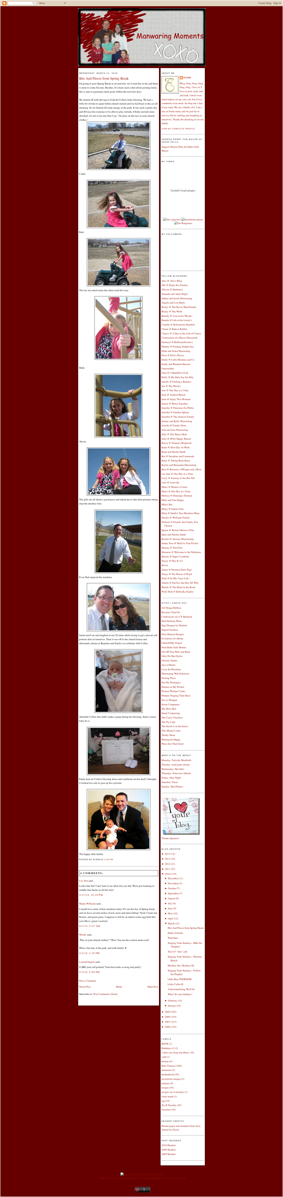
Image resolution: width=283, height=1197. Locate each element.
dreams (165, 1061)
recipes (165, 1087)
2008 (167, 1016)
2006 (167, 1026)
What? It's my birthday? (180, 994)
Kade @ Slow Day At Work (176, 447)
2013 (167, 859)
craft (164, 1057)
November (173, 883)
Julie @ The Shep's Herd (174, 434)
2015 (167, 854)
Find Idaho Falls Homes (174, 647)
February (172, 1000)
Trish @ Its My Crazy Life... (176, 578)
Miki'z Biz (167, 504)
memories (167, 1070)
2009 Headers (169, 1154)
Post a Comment (87, 980)
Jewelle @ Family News (174, 425)
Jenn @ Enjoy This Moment (176, 399)
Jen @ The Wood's (171, 386)
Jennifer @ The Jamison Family (178, 416)
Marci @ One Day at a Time (176, 491)
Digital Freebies (170, 629)
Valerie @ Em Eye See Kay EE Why (180, 582)
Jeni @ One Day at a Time (175, 390)
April (170, 918)
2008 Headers (169, 1149)
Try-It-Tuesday (169, 1105)
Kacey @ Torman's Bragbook (177, 443)
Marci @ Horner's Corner (174, 487)
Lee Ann (83, 880)
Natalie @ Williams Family (176, 517)
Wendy (82, 934)
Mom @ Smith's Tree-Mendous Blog (180, 513)
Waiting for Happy (171, 739)
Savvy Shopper (169, 700)
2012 (167, 864)
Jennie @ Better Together (175, 403)
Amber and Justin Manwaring (177, 298)
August (171, 898)
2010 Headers (169, 1145)
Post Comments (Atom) (105, 994)
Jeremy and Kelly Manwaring (177, 421)
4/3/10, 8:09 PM (89, 972)
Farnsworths (168, 368)
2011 (167, 869)
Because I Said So (171, 612)
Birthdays (167, 1048)
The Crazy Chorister (172, 717)
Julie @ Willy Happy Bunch (176, 438)
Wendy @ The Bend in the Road (178, 587)
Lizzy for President (171, 669)
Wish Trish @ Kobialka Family (178, 591)
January (172, 1005)
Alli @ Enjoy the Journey (175, 285)
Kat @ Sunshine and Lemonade (178, 456)
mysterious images (171, 1079)
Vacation (166, 1109)
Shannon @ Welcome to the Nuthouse (181, 552)
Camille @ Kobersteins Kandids (178, 324)
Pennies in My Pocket (173, 687)
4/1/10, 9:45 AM (89, 926)
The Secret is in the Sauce (175, 726)
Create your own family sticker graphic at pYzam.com (142, 1178)
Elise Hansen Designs (173, 634)
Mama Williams (87, 903)
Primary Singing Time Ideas (176, 695)
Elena (187, 78)
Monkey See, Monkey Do (181, 965)
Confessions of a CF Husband (177, 616)
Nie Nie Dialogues (171, 682)
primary (166, 1083)
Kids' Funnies (169, 1065)
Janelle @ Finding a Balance (176, 381)
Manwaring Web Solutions (175, 673)
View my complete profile (178, 129)
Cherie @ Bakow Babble (174, 329)
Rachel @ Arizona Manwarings (178, 539)
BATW (165, 1043)
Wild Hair (173, 938)
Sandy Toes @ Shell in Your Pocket (180, 543)
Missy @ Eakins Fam (172, 509)
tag (163, 1101)
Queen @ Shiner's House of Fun (178, 530)
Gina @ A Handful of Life (175, 372)
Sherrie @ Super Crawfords (175, 556)
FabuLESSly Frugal (172, 643)
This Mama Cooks (171, 730)
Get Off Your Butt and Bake (176, 651)
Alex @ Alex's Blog (172, 280)
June (170, 908)
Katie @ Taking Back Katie (176, 460)
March (171, 923)
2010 (167, 874)
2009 (167, 1011)
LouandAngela (87, 962)
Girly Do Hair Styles (172, 656)
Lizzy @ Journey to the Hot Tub (178, 478)
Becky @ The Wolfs (172, 311)
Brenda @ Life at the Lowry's (177, 320)
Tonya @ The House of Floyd (177, 574)
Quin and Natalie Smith (174, 534)
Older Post (152, 986)
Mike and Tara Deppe (173, 500)
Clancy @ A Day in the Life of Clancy (181, 333)
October (172, 888)
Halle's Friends (175, 933)
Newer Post (85, 986)
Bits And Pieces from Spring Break (104, 78)
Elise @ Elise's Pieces (173, 355)
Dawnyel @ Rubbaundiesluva (177, 342)
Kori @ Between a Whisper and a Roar (181, 469)
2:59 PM (108, 859)
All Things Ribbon (171, 607)
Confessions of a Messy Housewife (180, 337)
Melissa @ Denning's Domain (177, 495)
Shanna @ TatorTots (172, 547)
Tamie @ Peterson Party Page (177, 569)
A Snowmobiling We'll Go (181, 989)
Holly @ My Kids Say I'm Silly (178, 377)
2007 (167, 1021)
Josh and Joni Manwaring (175, 430)
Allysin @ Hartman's (172, 289)
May (170, 913)
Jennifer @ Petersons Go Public (178, 408)
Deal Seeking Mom (172, 621)
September (173, 893)
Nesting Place (169, 678)
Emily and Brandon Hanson (176, 364)
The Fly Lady (169, 722)
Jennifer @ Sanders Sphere (175, 412)
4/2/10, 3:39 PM (89, 953)
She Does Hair (169, 708)
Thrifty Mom (168, 735)
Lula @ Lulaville (170, 482)
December (173, 878)
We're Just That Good (172, 743)
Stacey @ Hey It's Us (172, 560)
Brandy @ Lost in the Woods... (177, 316)
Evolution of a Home (172, 638)
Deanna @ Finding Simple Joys (178, 346)
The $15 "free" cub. (178, 951)
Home (119, 986)
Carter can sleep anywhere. (175, 1052)
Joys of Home (168, 665)
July (170, 903)
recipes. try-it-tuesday (173, 1092)
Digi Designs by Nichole (174, 625)
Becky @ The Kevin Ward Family (179, 307)
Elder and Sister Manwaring (176, 351)
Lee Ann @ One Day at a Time (177, 473)
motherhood (168, 1074)
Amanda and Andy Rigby (175, 294)
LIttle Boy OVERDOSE (180, 979)
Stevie (165, 565)
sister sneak (167, 1096)
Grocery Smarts (169, 660)
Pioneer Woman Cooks (173, 691)
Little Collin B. (176, 984)
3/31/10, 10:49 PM (91, 895)
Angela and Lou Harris (173, 302)
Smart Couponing (171, 713)
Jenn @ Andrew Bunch (173, 394)
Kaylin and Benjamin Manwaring (179, 465)
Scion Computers (170, 704)
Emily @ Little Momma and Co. (178, 359)
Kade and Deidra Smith (174, 452)
